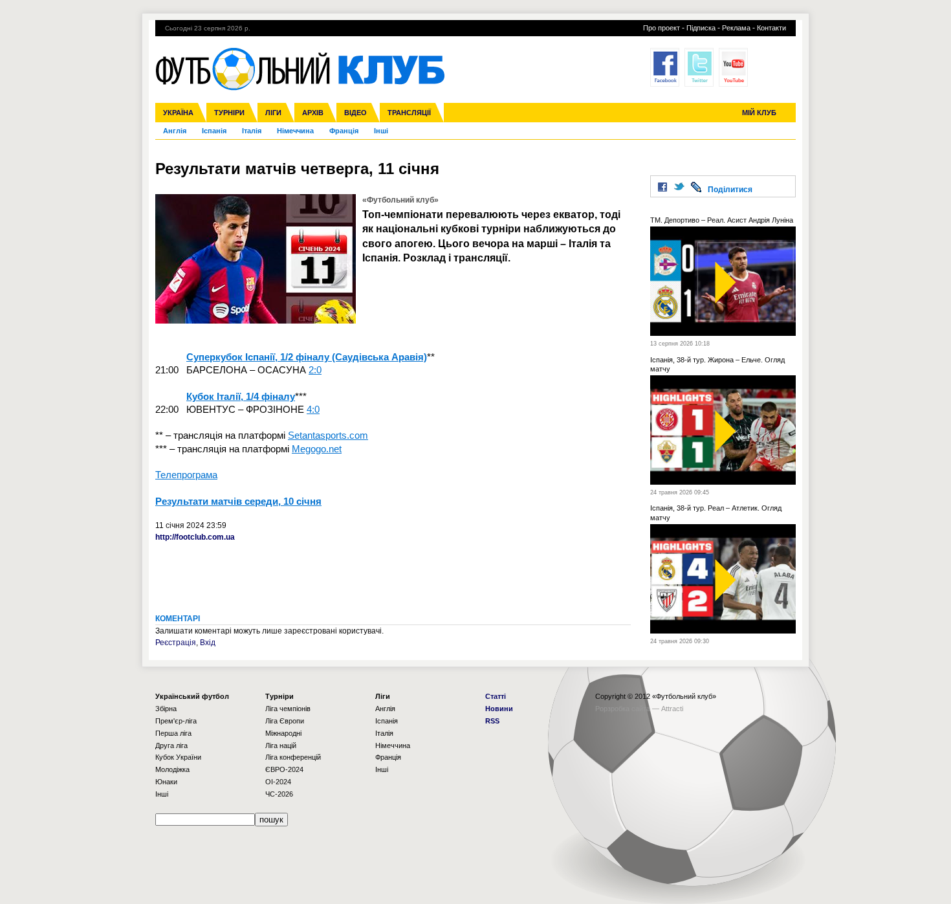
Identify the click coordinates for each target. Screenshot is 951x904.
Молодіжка (172, 769)
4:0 (313, 409)
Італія (251, 131)
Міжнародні (283, 733)
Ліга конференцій (293, 757)
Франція (343, 131)
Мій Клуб (759, 112)
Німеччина (295, 131)
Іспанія (214, 131)
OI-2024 (278, 782)
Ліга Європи (284, 721)
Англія (174, 131)
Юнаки (166, 782)
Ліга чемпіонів (288, 708)
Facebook (664, 67)
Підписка (701, 28)
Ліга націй (280, 745)
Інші (381, 131)
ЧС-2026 (279, 794)
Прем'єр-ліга (176, 721)
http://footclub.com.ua (195, 537)
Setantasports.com (328, 435)
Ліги (273, 112)
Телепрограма (186, 474)
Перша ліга (173, 733)
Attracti (672, 708)
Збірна (166, 708)
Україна (178, 112)
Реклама (736, 28)
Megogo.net (317, 448)
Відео (355, 112)
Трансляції (409, 112)
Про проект (661, 28)
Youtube (733, 67)
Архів (312, 112)
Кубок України (178, 757)
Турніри (229, 112)
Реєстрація (175, 642)
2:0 (315, 369)
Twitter (699, 67)
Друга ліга (171, 745)
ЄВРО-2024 (284, 769)
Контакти (771, 28)
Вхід (207, 642)
